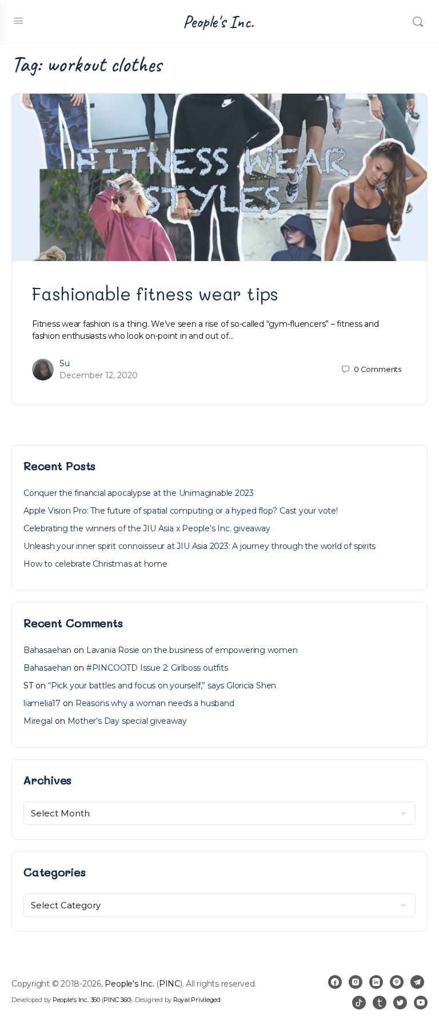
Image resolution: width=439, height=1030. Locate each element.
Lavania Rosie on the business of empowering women (192, 650)
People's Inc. (218, 22)
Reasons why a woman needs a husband (154, 703)
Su (64, 363)
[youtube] (421, 1002)
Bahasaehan (47, 650)
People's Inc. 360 (76, 1000)
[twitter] (400, 1002)
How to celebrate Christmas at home (95, 564)
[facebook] (335, 982)
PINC (169, 984)
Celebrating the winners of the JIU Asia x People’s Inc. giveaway (146, 528)
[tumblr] (379, 1002)
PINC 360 (116, 1000)
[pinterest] (397, 982)
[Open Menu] (18, 20)
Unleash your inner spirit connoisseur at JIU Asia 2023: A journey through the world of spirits (199, 546)
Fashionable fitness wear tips (155, 293)
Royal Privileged (197, 1000)
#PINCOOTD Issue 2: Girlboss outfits (157, 668)
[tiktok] (359, 1002)
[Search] (418, 22)
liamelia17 (42, 703)
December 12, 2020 (98, 375)
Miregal (38, 721)
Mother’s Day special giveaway (127, 721)
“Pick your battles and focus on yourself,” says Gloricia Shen (162, 685)
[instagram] (355, 982)
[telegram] (417, 982)
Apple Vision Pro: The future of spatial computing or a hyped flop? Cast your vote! (180, 511)
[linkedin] (376, 982)
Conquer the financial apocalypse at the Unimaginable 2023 (138, 493)
